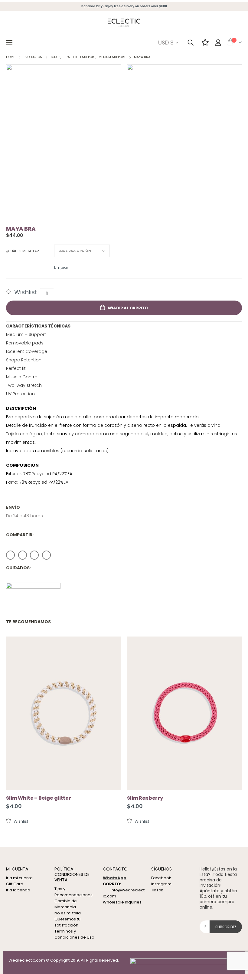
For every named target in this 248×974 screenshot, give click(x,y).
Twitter (22, 555)
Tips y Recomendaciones (73, 892)
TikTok (157, 890)
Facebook (10, 555)
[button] (21, 292)
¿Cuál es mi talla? (22, 250)
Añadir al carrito (127, 308)
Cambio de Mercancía (65, 904)
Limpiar (61, 267)
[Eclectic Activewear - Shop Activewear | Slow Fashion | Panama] (124, 23)
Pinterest (34, 555)
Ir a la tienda (18, 890)
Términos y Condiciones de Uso (74, 934)
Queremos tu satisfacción (67, 922)
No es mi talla (67, 913)
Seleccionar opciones (111, 646)
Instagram (161, 884)
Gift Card (14, 884)
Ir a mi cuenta (19, 878)
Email (46, 555)
